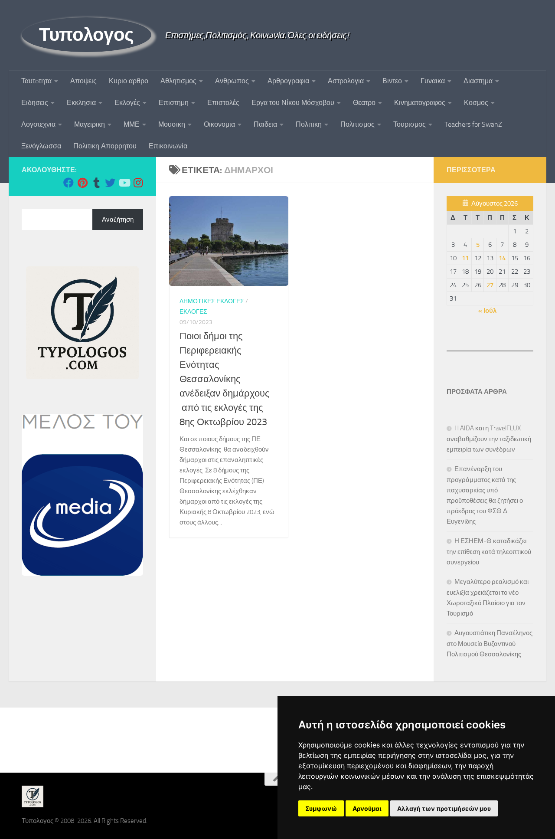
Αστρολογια (346, 81)
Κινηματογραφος (419, 102)
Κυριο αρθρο (128, 81)
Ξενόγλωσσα (41, 146)
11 (465, 258)
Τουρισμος (409, 124)
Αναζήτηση (118, 219)
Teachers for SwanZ (473, 124)
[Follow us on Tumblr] (96, 182)
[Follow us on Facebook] (68, 182)
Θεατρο (364, 102)
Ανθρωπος (232, 81)
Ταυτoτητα (36, 81)
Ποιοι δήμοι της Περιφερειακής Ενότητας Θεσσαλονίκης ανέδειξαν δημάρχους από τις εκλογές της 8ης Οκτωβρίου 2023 (225, 379)
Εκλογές (127, 102)
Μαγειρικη (89, 124)
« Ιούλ (487, 311)
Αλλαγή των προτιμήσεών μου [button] (444, 808)
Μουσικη (171, 124)
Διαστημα (478, 81)
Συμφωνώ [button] (321, 808)
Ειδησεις (34, 102)
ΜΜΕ (132, 124)
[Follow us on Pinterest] (82, 182)
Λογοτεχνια (38, 124)
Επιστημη (174, 102)
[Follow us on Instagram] (138, 182)
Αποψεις (83, 81)
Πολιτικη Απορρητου (105, 146)
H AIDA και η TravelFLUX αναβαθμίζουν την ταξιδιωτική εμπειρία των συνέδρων (489, 438)
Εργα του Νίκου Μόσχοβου (292, 102)
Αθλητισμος (178, 81)
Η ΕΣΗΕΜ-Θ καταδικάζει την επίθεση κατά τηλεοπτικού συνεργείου (489, 551)
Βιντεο (392, 81)
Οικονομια (219, 124)
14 (502, 258)
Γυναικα (433, 81)
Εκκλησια (81, 102)
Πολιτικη (309, 124)
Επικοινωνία (168, 146)
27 (489, 285)
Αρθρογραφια (288, 81)
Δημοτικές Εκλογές (212, 301)
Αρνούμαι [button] (367, 808)
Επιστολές (223, 102)
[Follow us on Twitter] (110, 182)
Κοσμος (476, 102)
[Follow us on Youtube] (124, 182)
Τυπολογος (86, 35)
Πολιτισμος (357, 124)
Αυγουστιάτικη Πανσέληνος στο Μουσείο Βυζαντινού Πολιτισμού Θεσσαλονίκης (489, 643)
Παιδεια (265, 124)
